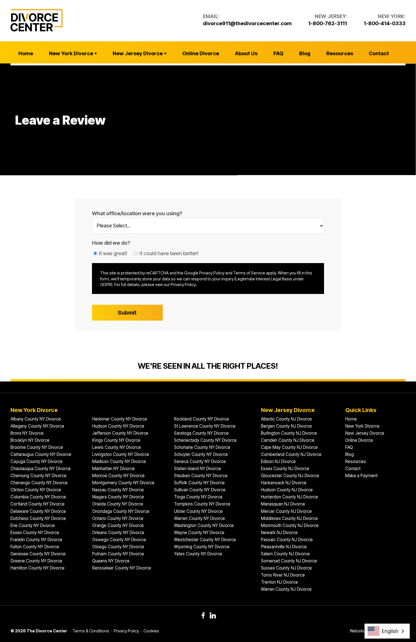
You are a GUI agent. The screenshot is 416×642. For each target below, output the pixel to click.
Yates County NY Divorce (198, 553)
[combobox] (387, 631)
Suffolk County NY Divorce (199, 482)
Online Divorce (200, 53)
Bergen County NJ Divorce (286, 426)
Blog (304, 53)
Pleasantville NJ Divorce (284, 546)
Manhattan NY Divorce (113, 468)
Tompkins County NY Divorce (202, 504)
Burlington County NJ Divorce (289, 433)
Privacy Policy (126, 630)
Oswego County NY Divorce (119, 539)
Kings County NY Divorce (116, 440)
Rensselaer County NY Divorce (121, 568)
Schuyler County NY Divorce (201, 454)
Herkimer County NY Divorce (119, 419)
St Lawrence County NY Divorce (204, 426)
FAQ (278, 53)
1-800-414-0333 (385, 23)
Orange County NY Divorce (118, 525)
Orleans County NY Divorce (118, 532)
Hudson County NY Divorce (118, 426)
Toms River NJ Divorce (283, 575)
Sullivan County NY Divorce (200, 489)
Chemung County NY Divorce (38, 475)
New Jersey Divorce (138, 53)
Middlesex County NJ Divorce (289, 518)
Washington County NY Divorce (204, 525)
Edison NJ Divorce (278, 461)
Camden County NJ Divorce (287, 440)
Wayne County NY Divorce (199, 532)
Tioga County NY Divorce (198, 497)
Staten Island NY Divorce (197, 468)
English (390, 631)
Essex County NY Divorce (34, 532)
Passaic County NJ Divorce (287, 539)
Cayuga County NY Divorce (36, 461)
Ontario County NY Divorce (117, 518)
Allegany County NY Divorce (37, 426)
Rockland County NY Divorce (201, 419)
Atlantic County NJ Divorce (286, 419)
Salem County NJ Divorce (285, 553)
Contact (379, 53)
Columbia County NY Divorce (38, 497)
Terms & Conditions (90, 630)
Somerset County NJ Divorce (289, 561)
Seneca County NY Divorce (200, 461)
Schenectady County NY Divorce (205, 440)
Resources (339, 53)
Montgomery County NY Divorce (123, 482)
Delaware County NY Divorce (38, 511)
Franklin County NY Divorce (36, 539)
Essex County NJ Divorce (285, 468)
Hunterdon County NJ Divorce (289, 497)
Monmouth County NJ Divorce (290, 525)
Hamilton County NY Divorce (37, 568)
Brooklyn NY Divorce (30, 440)
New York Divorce (71, 53)
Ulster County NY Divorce (198, 511)
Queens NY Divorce (111, 561)
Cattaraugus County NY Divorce (40, 454)
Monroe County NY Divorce (118, 475)
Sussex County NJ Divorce (286, 568)
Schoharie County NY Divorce (202, 447)
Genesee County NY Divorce (38, 553)
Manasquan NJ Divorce (283, 504)
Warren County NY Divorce (199, 518)
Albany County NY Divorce (35, 419)
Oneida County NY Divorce (117, 504)
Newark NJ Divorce (279, 532)
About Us (246, 53)
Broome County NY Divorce (36, 447)
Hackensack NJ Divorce (283, 482)
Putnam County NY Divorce (118, 553)
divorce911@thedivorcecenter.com (247, 23)
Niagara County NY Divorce (118, 497)
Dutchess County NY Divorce (38, 518)
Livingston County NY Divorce (120, 454)
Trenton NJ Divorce (279, 582)
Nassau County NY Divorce (118, 489)
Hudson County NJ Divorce (287, 489)
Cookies (151, 630)
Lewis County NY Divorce (116, 447)
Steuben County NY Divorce (201, 475)
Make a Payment (361, 475)
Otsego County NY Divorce (118, 546)
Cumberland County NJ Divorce (291, 454)
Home (25, 53)
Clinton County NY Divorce (35, 489)
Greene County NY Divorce (36, 561)
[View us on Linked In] (213, 615)
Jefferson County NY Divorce (120, 433)
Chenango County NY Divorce (39, 482)
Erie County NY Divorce (32, 525)
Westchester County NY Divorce (205, 539)
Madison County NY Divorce (119, 461)
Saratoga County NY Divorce (201, 433)
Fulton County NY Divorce (34, 546)
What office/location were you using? (137, 213)
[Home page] (36, 20)
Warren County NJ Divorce (286, 589)
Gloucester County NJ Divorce (290, 475)
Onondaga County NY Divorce (120, 511)
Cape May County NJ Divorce (289, 447)
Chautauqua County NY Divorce (40, 468)
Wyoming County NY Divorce (202, 546)
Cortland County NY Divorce (37, 504)
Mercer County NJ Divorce (286, 511)
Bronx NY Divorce (27, 433)
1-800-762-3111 (327, 23)
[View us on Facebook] (203, 615)
